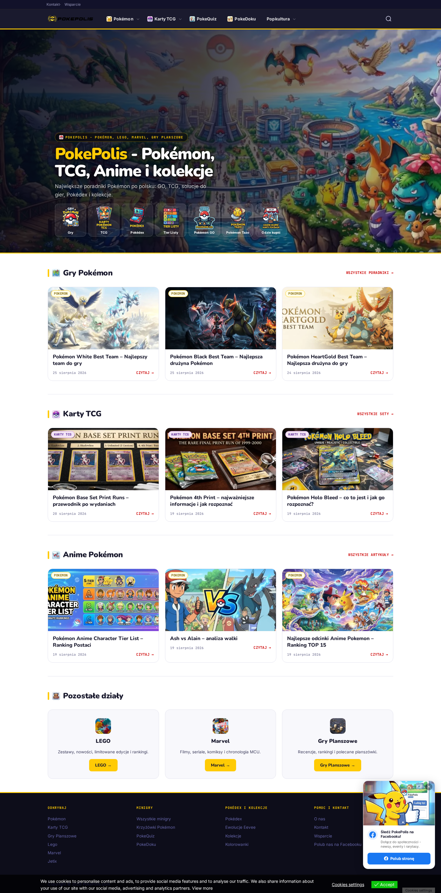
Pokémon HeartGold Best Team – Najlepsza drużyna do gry (327, 360)
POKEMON (61, 293)
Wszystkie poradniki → (370, 272)
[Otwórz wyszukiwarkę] (388, 19)
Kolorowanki (236, 844)
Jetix (52, 861)
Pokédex (233, 819)
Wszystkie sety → (375, 414)
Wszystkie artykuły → (370, 554)
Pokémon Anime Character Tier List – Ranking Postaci (98, 642)
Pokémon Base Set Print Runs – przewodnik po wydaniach (91, 501)
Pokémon (124, 18)
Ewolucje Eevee (240, 827)
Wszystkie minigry (153, 819)
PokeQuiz (207, 18)
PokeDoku (245, 18)
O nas (319, 819)
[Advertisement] (220, 88)
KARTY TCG (63, 434)
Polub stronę (402, 858)
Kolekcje (233, 836)
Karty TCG (165, 18)
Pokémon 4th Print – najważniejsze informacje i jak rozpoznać (212, 501)
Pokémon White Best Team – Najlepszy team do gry (100, 360)
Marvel (54, 853)
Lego (52, 844)
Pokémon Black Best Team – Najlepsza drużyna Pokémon (216, 360)
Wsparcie (72, 4)
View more (202, 888)
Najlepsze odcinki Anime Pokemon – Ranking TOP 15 (330, 642)
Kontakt (53, 4)
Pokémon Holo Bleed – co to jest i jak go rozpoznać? (336, 501)
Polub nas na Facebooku (338, 844)
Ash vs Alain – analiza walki (204, 638)
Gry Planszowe (62, 836)
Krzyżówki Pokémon (155, 827)
